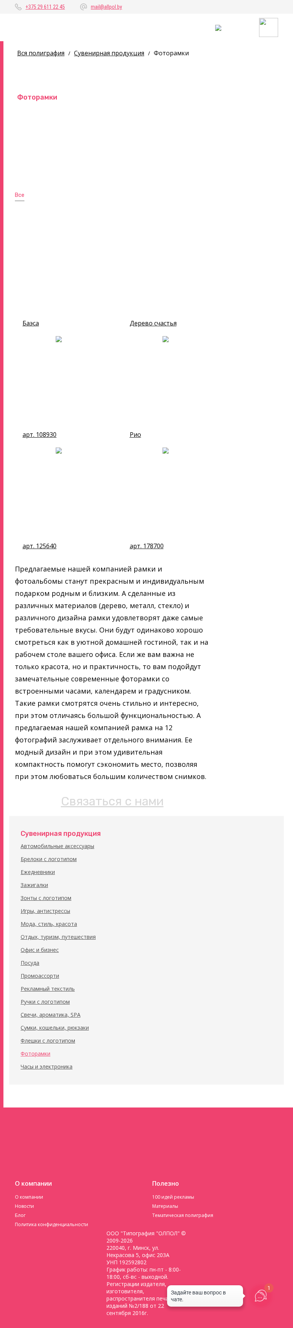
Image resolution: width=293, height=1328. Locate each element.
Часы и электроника (46, 1066)
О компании (29, 1197)
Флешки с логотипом (48, 1040)
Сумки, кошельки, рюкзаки (55, 1027)
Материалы (165, 1206)
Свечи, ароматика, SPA (50, 1014)
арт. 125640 (39, 546)
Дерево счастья (153, 323)
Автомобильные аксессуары (57, 846)
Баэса (31, 323)
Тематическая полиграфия (182, 1215)
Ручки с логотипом (45, 1001)
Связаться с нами (112, 801)
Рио (135, 435)
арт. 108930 (39, 435)
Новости (24, 1206)
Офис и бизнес (40, 949)
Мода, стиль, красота (49, 923)
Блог (20, 1215)
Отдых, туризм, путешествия (58, 936)
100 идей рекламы (173, 1197)
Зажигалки (34, 885)
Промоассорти (40, 975)
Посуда (30, 962)
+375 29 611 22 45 (45, 7)
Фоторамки (35, 1053)
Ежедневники (38, 872)
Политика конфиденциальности (51, 1224)
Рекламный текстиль (48, 988)
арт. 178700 (147, 546)
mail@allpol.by (106, 7)
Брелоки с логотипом (49, 859)
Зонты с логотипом (46, 897)
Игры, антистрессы (45, 910)
